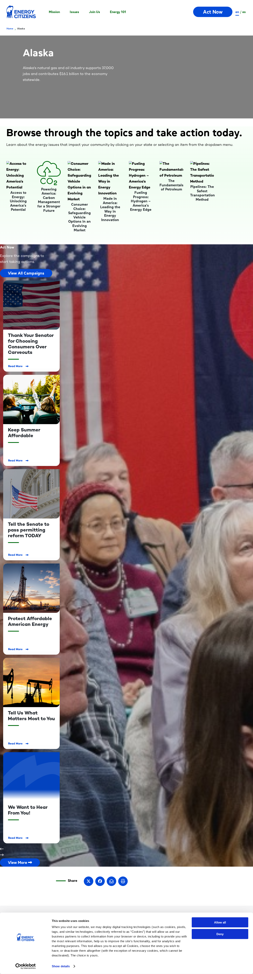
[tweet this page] (88, 881)
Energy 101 (118, 11)
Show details (61, 966)
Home (10, 28)
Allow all (220, 922)
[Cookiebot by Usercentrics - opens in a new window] (25, 966)
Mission (54, 11)
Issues (74, 11)
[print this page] (123, 881)
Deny (220, 934)
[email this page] (111, 881)
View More (18, 862)
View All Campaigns (26, 273)
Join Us (94, 11)
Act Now (213, 11)
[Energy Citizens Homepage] (21, 11)
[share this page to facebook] (100, 881)
